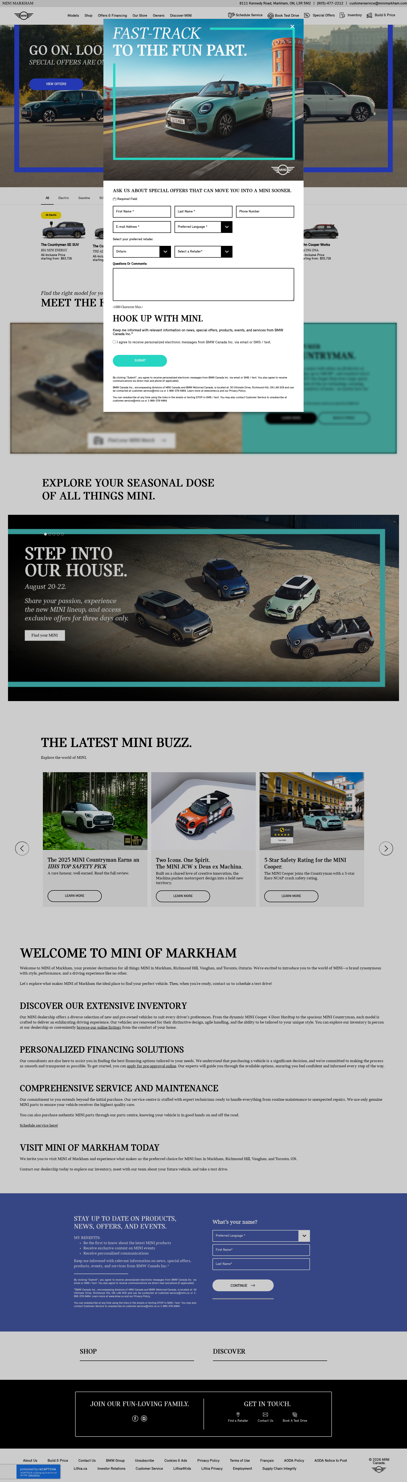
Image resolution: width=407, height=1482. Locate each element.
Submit (140, 360)
